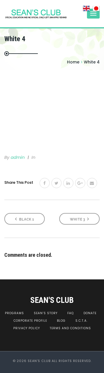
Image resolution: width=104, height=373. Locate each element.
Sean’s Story (45, 313)
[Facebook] (45, 183)
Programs (14, 313)
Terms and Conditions (70, 328)
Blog (61, 321)
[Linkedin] (68, 183)
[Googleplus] (80, 183)
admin (18, 157)
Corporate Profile (30, 321)
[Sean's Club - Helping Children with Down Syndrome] (27, 13)
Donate (89, 313)
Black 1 (26, 219)
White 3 (78, 219)
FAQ (70, 313)
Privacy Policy (26, 328)
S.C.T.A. (81, 321)
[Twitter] (56, 183)
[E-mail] (92, 183)
